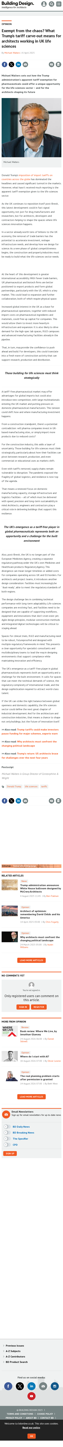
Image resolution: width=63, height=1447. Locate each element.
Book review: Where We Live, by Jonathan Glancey (38, 1033)
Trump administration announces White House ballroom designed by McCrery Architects (40, 888)
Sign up (10, 1153)
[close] (61, 57)
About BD (31, 1417)
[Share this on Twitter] (11, 64)
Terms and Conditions (20, 1413)
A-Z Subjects (13, 1351)
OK (31, 1436)
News (24, 881)
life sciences (31, 786)
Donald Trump (14, 786)
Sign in (20, 57)
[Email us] (43, 1386)
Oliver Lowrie (54, 1060)
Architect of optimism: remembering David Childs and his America (40, 914)
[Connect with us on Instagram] (55, 1386)
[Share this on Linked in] (18, 64)
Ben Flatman (52, 896)
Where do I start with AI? (34, 1056)
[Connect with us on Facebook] (8, 1386)
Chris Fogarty (52, 921)
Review (24, 1027)
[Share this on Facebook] (4, 64)
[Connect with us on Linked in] (31, 1386)
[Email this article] (25, 64)
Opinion (7, 24)
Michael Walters (12, 52)
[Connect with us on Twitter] (20, 1386)
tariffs (44, 786)
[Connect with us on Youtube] (31, 1396)
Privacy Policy (14, 1417)
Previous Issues (15, 1345)
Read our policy (31, 1427)
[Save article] (58, 64)
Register (39, 1007)
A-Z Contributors (15, 1356)
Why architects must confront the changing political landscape (40, 939)
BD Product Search (17, 1362)
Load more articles (31, 960)
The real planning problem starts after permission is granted (39, 1077)
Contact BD (47, 1417)
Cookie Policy (45, 1413)
